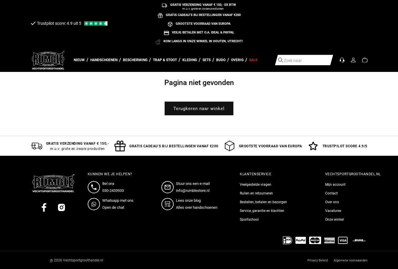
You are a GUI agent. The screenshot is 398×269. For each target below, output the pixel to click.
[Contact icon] (342, 60)
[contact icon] (95, 187)
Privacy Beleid (317, 260)
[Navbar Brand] (48, 60)
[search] (280, 60)
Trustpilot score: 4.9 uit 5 (59, 23)
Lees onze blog (188, 200)
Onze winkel (334, 219)
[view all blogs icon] (168, 204)
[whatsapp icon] (95, 204)
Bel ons (108, 183)
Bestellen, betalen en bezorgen (263, 202)
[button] (364, 60)
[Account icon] (353, 60)
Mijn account (335, 185)
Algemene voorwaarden (350, 260)
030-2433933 (113, 190)
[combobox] (304, 60)
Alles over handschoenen (196, 207)
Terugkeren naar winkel (199, 108)
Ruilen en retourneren (256, 193)
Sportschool (249, 219)
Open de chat (113, 207)
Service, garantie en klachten (262, 211)
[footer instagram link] (61, 207)
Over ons (332, 202)
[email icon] (168, 187)
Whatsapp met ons (117, 200)
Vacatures (333, 211)
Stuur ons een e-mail (193, 183)
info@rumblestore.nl (192, 190)
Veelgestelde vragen (255, 185)
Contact (331, 193)
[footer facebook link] (44, 207)
